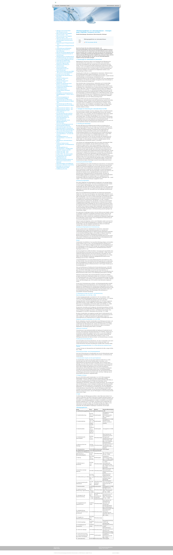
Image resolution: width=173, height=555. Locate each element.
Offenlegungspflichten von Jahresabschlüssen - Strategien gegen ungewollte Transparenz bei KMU (64, 148)
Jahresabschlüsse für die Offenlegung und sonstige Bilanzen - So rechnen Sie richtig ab (64, 134)
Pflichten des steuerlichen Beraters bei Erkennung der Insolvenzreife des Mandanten (64, 161)
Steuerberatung (63, 5)
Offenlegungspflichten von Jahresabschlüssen (95, 39)
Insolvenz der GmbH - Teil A (62, 152)
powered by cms (115, 552)
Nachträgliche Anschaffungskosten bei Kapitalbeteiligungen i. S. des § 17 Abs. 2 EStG (65, 94)
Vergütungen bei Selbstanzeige (63, 60)
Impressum (117, 5)
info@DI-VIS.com (88, 552)
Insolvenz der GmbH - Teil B (62, 151)
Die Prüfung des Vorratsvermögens (63, 155)
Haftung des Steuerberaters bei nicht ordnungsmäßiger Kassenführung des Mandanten (64, 40)
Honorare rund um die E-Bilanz (63, 74)
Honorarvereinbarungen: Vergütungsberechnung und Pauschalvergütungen (62, 69)
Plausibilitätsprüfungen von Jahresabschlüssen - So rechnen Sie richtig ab (64, 138)
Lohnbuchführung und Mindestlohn (63, 48)
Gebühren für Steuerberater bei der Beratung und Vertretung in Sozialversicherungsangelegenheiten (64, 85)
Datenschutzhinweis (110, 5)
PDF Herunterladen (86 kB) (91, 42)
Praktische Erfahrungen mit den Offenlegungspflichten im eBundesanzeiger (63, 121)
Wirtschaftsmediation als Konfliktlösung (64, 163)
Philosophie (57, 5)
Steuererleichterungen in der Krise (63, 126)
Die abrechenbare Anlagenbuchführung (64, 59)
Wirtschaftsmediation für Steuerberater (64, 128)
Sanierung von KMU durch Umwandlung (65, 164)
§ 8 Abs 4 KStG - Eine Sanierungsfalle (64, 153)
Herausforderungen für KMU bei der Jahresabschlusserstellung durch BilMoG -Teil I (65, 105)
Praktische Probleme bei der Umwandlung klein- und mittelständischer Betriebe (65, 144)
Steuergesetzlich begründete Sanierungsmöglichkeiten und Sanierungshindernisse (62, 117)
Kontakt (68, 5)
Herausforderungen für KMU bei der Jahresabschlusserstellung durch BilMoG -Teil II (65, 101)
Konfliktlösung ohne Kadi (61, 168)
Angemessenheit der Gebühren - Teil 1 (64, 109)
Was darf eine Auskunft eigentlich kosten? (65, 52)
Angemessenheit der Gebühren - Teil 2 (64, 107)
